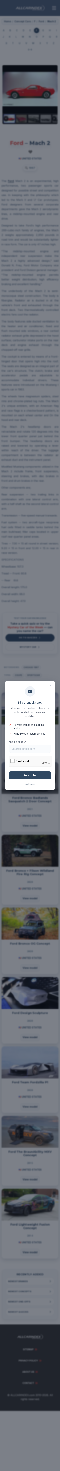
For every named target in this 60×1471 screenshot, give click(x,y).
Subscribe (30, 775)
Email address (17, 742)
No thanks (30, 784)
